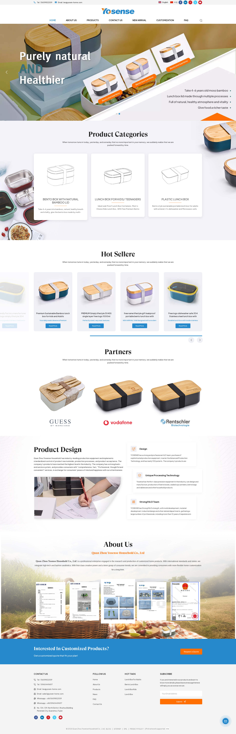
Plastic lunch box (175, 199)
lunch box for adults (133, 679)
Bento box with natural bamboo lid (61, 201)
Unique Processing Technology (162, 475)
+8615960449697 (54, 703)
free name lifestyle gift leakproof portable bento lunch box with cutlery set (183, 315)
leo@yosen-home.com (72, 2)
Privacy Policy (137, 729)
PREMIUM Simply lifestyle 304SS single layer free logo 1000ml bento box (140, 315)
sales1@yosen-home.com (53, 694)
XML (125, 729)
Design (143, 448)
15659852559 (46, 2)
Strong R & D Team (149, 501)
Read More (10, 326)
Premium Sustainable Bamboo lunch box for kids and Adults (96, 315)
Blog (108, 729)
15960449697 (46, 684)
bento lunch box (131, 684)
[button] (116, 114)
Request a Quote (191, 651)
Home (53, 20)
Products (93, 20)
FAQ (186, 20)
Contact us (115, 20)
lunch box (129, 694)
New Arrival (139, 20)
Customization (165, 20)
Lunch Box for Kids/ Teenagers (118, 199)
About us (71, 20)
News (95, 694)
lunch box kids (131, 689)
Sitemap (117, 729)
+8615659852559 (54, 698)
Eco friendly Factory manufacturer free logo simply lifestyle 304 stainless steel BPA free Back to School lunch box (53, 315)
